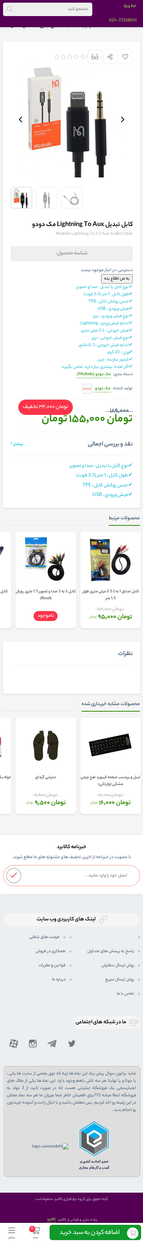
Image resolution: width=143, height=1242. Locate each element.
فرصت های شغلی (44, 937)
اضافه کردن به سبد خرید (89, 1233)
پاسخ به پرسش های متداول (110, 951)
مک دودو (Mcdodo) (94, 374)
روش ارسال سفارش (117, 965)
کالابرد (51, 1219)
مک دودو (102, 388)
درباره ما (59, 979)
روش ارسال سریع (119, 979)
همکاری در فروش (50, 951)
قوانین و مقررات (52, 965)
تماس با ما (125, 993)
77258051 (128, 20)
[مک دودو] (87, 389)
